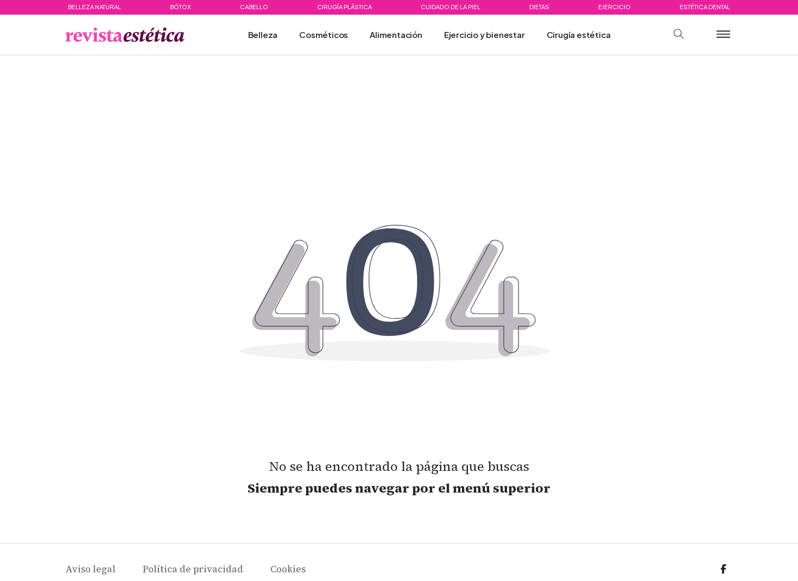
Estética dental (705, 6)
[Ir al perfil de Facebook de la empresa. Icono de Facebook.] (723, 569)
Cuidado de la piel (450, 6)
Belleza (263, 34)
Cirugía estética (579, 34)
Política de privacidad (193, 569)
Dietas (539, 6)
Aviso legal (90, 569)
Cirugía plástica (344, 6)
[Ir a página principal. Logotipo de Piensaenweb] (125, 34)
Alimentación (396, 34)
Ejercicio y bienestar (484, 34)
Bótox (180, 6)
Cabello (254, 6)
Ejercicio (614, 6)
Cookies (288, 569)
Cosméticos (323, 34)
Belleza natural (94, 6)
